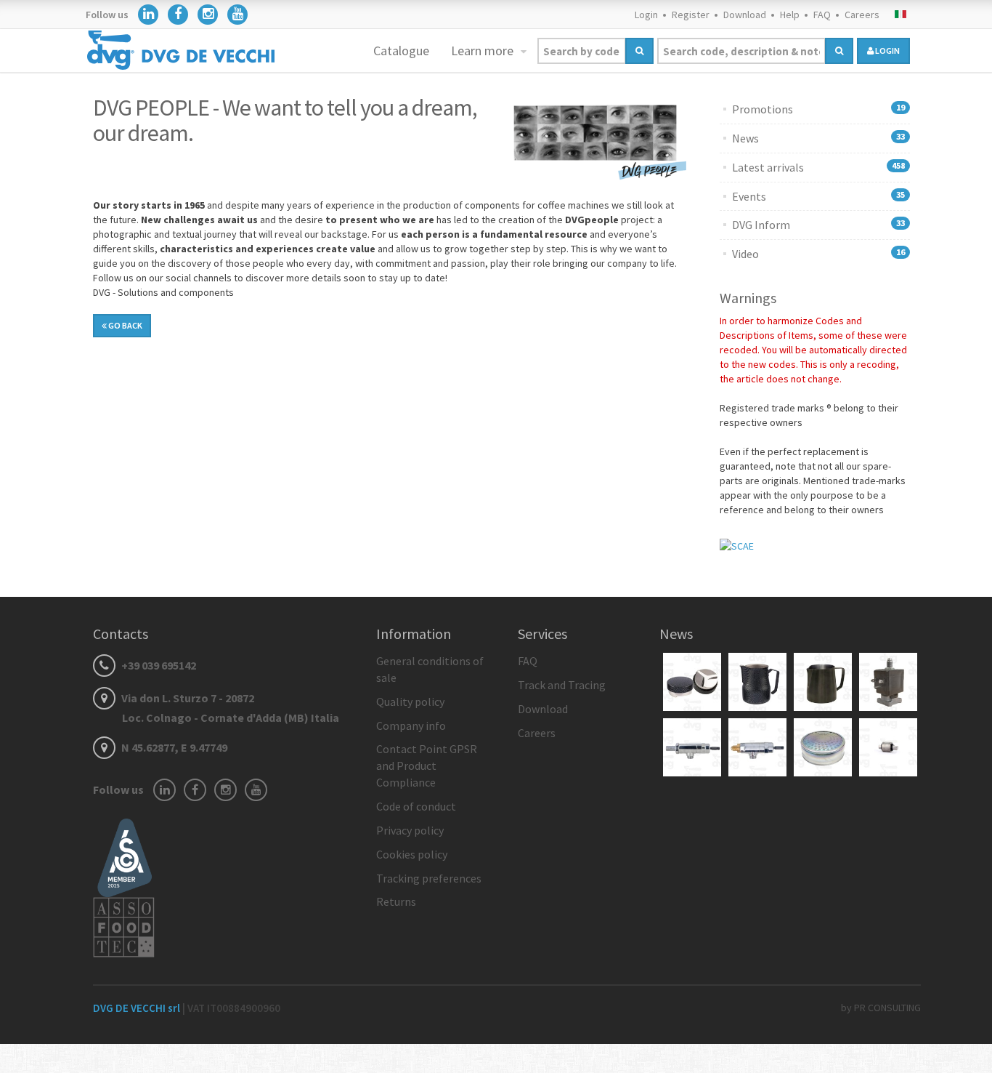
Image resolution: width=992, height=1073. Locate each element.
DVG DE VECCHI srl (137, 1008)
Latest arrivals (768, 167)
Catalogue (401, 50)
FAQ (822, 14)
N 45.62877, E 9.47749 (173, 747)
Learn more (483, 50)
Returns (396, 901)
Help (790, 14)
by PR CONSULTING (881, 1007)
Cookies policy (411, 854)
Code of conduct (416, 806)
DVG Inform (761, 224)
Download (744, 14)
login (887, 50)
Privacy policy (410, 830)
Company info (411, 725)
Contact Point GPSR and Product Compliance (426, 765)
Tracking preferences (428, 878)
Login (646, 14)
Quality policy (410, 701)
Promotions (762, 109)
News (745, 138)
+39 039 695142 (157, 665)
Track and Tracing (562, 685)
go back (124, 325)
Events (749, 196)
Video (745, 253)
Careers (862, 14)
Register (691, 14)
